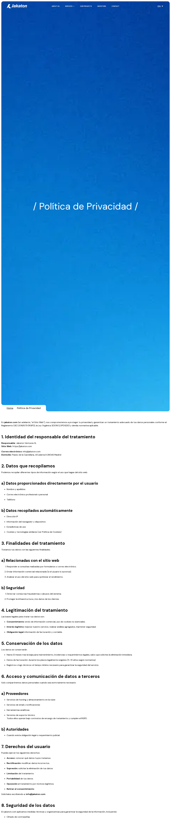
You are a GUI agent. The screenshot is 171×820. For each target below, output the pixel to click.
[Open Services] (74, 6)
